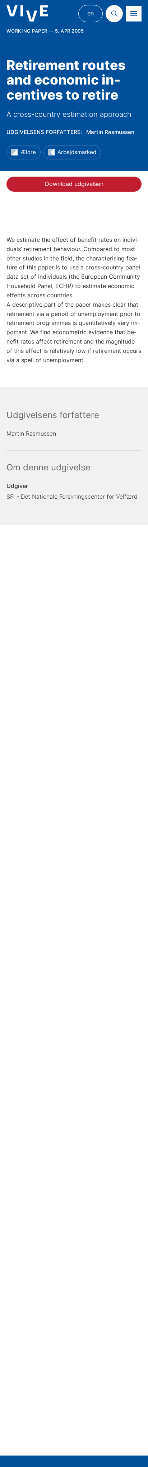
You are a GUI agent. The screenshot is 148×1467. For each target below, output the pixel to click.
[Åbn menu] (134, 13)
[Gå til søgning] (114, 13)
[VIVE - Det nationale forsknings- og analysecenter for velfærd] (27, 13)
